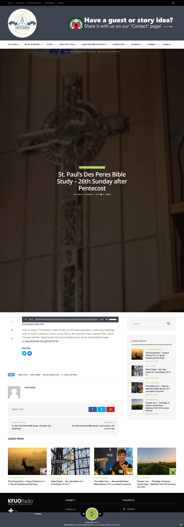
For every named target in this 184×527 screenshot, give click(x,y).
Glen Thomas (35, 375)
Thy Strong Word (153, 349)
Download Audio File (33, 324)
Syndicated (118, 44)
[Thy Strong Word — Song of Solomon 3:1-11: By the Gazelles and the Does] (137, 354)
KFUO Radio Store (34, 3)
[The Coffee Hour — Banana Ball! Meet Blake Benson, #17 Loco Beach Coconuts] (137, 387)
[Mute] (106, 319)
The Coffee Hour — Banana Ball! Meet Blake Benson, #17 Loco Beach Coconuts (158, 389)
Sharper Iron (151, 399)
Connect (151, 44)
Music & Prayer (32, 44)
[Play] (25, 319)
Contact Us (20, 3)
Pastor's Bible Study (51, 375)
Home (10, 3)
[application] (70, 319)
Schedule (135, 44)
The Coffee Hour (152, 383)
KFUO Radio (78, 194)
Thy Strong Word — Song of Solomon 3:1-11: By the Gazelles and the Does (157, 355)
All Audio (13, 44)
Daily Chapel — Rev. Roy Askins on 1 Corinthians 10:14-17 (158, 372)
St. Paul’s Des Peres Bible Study (92, 167)
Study (49, 44)
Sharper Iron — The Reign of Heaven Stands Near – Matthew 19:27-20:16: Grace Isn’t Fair (157, 406)
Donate (61, 3)
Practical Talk (67, 44)
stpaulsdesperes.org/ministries (41, 341)
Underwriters (49, 3)
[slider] (113, 319)
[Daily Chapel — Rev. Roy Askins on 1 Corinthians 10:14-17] (137, 370)
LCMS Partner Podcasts (94, 44)
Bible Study (23, 375)
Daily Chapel (151, 366)
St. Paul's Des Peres (69, 375)
